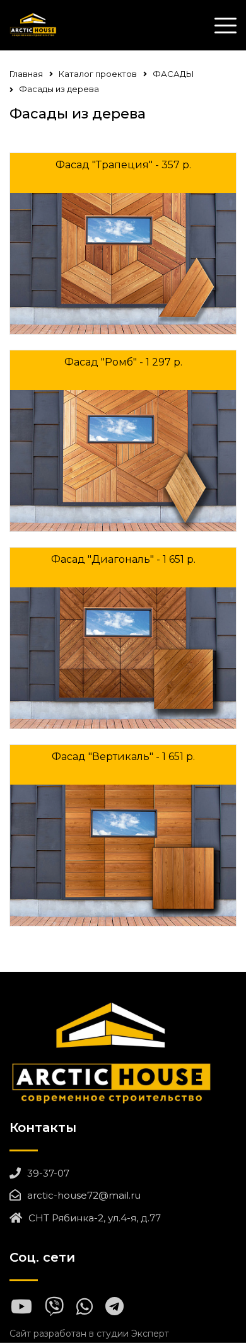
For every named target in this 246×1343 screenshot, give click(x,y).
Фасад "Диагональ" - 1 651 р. (123, 559)
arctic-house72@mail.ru (84, 1195)
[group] (123, 263)
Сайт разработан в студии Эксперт (89, 1333)
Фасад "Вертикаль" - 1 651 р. (123, 757)
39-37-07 (48, 1173)
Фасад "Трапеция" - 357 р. (123, 165)
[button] (221, 263)
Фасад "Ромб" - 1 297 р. (123, 362)
